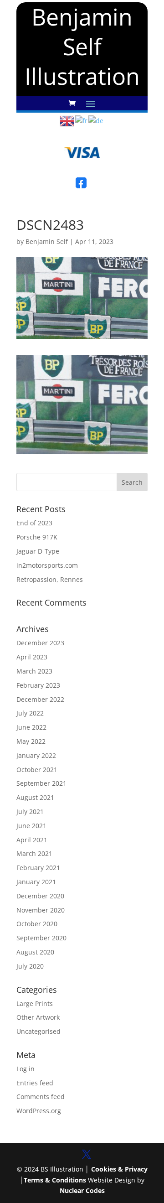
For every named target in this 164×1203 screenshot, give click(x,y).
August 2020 (35, 952)
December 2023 (40, 642)
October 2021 (36, 769)
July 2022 (30, 713)
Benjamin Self (47, 241)
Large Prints (34, 1003)
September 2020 (41, 937)
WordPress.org (38, 1110)
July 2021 (30, 811)
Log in (25, 1068)
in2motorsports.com (47, 565)
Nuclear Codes (82, 1190)
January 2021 (36, 881)
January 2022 (36, 755)
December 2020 (40, 896)
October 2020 (36, 923)
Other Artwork (38, 1017)
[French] (81, 120)
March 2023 (34, 671)
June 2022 (31, 727)
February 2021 (38, 867)
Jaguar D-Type (37, 551)
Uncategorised (38, 1031)
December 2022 (40, 699)
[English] (67, 120)
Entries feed (34, 1083)
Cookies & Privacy (119, 1169)
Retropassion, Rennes (49, 579)
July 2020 (30, 966)
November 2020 (40, 910)
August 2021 (35, 797)
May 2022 (31, 741)
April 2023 (31, 657)
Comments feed (40, 1096)
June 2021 (31, 825)
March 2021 (34, 853)
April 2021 (31, 839)
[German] (96, 120)
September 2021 (41, 783)
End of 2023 (34, 523)
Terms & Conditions (55, 1180)
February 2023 (38, 685)
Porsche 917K (36, 537)
